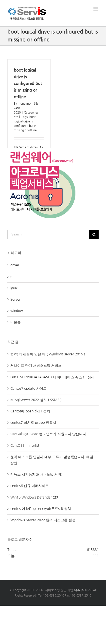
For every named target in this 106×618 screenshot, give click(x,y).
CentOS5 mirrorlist (24, 445)
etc (16, 117)
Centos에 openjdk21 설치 (30, 411)
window (16, 310)
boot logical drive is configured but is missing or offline (28, 83)
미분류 (15, 322)
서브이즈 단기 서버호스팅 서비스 (36, 365)
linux (14, 288)
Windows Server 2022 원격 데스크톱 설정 (42, 520)
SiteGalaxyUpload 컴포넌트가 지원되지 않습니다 (48, 434)
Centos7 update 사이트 (28, 388)
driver (14, 265)
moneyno (24, 103)
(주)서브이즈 (82, 590)
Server (15, 299)
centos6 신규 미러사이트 (29, 485)
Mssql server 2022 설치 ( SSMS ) (36, 400)
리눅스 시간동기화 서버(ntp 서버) (36, 474)
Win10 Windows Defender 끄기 (35, 497)
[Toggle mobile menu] (96, 8)
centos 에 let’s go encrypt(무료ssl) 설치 (40, 508)
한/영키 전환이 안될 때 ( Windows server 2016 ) (47, 354)
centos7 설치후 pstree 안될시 (33, 422)
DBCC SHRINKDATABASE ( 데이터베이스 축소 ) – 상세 (52, 377)
